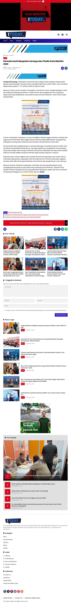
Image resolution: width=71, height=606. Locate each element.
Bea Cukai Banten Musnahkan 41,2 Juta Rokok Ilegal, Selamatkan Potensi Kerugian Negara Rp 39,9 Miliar (35, 274)
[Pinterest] (11, 591)
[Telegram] (62, 229)
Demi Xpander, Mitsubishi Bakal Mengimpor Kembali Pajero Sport (33, 484)
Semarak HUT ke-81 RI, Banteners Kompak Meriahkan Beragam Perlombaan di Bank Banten (35, 253)
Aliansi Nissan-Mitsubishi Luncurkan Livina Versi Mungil (30, 491)
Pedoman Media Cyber (10, 583)
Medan (7, 567)
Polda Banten (9, 559)
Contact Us (7, 575)
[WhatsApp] (66, 229)
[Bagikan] (66, 68)
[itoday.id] (15, 34)
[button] (58, 35)
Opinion (5, 542)
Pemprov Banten (10, 564)
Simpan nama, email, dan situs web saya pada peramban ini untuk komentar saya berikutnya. (36, 310)
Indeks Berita (7, 580)
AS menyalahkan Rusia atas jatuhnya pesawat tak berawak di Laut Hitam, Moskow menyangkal (36, 505)
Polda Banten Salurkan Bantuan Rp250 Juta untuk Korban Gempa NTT (56, 274)
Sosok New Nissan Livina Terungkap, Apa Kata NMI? (29, 498)
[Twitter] (58, 229)
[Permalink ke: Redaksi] (5, 68)
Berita (28, 247)
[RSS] (21, 591)
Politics (5, 548)
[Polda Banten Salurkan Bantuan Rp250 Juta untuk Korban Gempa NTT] (57, 264)
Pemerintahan (8, 539)
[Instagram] (18, 591)
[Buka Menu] (62, 35)
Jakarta (7, 556)
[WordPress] (15, 591)
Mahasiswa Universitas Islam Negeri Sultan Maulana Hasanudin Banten (27, 215)
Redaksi (10, 67)
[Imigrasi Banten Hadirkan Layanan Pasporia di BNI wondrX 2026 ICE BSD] (13, 242)
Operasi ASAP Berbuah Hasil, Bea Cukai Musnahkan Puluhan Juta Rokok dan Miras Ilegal (57, 253)
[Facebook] (55, 229)
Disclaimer (6, 578)
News (5, 58)
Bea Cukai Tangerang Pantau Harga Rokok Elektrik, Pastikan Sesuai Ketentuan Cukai (13, 274)
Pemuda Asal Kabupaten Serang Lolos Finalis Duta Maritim (23, 217)
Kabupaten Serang (16, 212)
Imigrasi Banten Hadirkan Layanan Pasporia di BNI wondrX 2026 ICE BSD (11, 253)
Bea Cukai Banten (11, 561)
